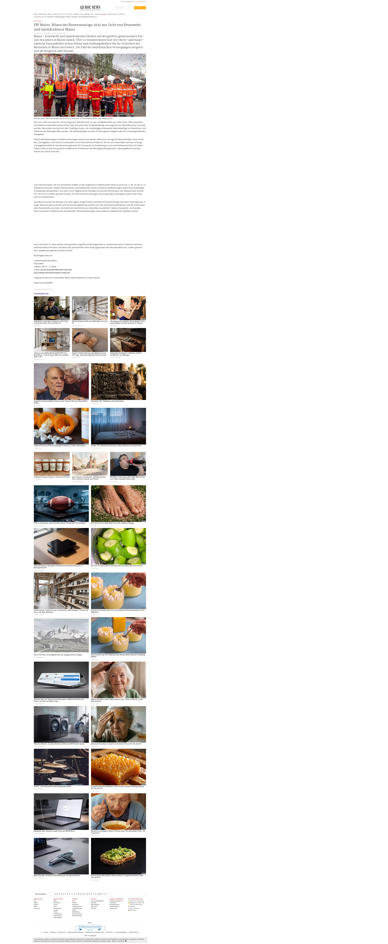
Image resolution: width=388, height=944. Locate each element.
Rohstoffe (75, 904)
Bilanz (40, 21)
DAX (35, 901)
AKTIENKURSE (42, 14)
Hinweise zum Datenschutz (94, 932)
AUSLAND (97, 14)
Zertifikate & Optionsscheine (77, 913)
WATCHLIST (143, 1)
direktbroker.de (114, 906)
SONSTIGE (121, 14)
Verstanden (120, 941)
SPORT (70, 14)
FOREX (74, 903)
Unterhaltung (58, 914)
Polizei (55, 912)
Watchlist (93, 903)
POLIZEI (103, 14)
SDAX (35, 906)
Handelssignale (76, 908)
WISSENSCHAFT (88, 14)
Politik (55, 904)
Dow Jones (37, 908)
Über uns (109, 932)
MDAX (36, 903)
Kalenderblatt (58, 917)
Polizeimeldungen (59, 17)
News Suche (138, 8)
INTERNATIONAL (112, 14)
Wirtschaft (57, 903)
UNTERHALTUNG (78, 14)
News (46, 932)
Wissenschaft (57, 908)
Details (114, 941)
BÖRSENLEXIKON (130, 1)
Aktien (74, 910)
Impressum (62, 932)
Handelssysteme (77, 906)
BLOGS (122, 1)
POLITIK (64, 14)
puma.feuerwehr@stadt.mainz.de (56, 269)
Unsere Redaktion (121, 932)
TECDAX (36, 904)
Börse (55, 901)
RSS (138, 1)
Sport (55, 906)
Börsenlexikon (40, 894)
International (57, 916)
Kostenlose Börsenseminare (114, 903)
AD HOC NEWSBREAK (97, 901)
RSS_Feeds (94, 906)
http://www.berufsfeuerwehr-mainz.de (52, 272)
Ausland (56, 910)
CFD (73, 901)
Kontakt (93, 908)
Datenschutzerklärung (75, 932)
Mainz (35, 21)
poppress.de (113, 908)
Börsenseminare (77, 916)
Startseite (50, 17)
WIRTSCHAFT (57, 14)
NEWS (35, 14)
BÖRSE (50, 14)
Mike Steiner (133, 932)
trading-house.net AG (116, 901)
